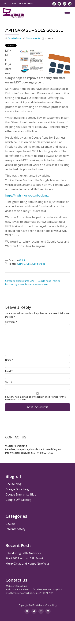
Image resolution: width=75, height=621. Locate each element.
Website (9, 382)
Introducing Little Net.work (23, 553)
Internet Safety (15, 529)
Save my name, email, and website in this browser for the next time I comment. (35, 398)
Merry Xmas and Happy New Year (27, 563)
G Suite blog (13, 484)
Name (9, 360)
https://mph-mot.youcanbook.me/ (27, 195)
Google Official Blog (18, 500)
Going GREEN (24, 263)
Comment (11, 322)
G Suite (23, 260)
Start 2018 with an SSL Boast (24, 558)
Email (9, 371)
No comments (33, 38)
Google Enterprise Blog (21, 494)
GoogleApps (38, 263)
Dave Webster (15, 38)
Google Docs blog (17, 489)
